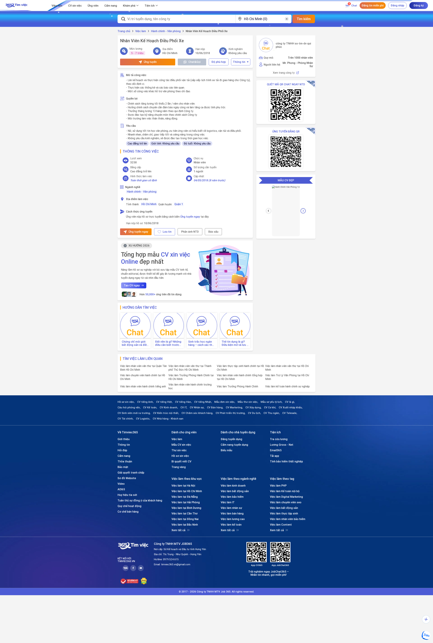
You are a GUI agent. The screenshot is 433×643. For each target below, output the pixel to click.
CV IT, (183, 407)
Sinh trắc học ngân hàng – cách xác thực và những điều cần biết (201, 343)
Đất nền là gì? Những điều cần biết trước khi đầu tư (168, 343)
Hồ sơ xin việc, (126, 401)
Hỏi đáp (122, 450)
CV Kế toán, (150, 407)
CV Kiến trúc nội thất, (166, 413)
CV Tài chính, (125, 418)
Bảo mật (123, 466)
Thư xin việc (179, 450)
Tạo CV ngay (132, 285)
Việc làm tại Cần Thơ (185, 513)
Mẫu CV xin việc (181, 444)
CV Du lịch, (254, 413)
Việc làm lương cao (233, 519)
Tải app (274, 455)
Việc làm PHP (278, 485)
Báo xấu (213, 231)
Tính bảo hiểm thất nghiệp (286, 461)
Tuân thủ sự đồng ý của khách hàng (140, 500)
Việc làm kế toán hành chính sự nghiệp (287, 386)
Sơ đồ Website (127, 478)
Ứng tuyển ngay (190, 216)
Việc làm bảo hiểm (232, 496)
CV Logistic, (143, 418)
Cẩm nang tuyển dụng (234, 444)
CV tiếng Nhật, (203, 401)
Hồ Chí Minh (148, 204)
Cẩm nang (110, 5)
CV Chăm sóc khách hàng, (197, 413)
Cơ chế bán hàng (128, 511)
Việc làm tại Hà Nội (183, 485)
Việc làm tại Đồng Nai (185, 519)
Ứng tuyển (150, 62)
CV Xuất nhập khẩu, (291, 407)
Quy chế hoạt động (129, 506)
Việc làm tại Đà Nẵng (185, 496)
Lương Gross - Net (281, 444)
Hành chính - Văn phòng (141, 191)
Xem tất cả (178, 530)
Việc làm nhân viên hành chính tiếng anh (143, 386)
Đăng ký (419, 5)
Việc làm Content (281, 524)
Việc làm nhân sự (231, 507)
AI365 (121, 489)
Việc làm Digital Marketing (286, 496)
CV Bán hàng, (215, 407)
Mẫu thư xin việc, (248, 401)
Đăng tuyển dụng (231, 439)
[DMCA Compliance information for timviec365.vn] (144, 581)
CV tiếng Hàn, (183, 401)
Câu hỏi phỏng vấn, (129, 407)
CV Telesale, (289, 413)
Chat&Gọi (194, 62)
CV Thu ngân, (272, 413)
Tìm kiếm (304, 19)
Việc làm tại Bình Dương (186, 507)
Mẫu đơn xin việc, (224, 401)
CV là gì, (290, 401)
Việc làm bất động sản (235, 491)
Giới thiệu (124, 439)
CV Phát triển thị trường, (230, 413)
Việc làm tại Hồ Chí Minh (187, 491)
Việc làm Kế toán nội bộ (285, 491)
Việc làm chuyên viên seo (285, 502)
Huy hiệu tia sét (127, 494)
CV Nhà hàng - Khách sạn (168, 418)
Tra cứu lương (279, 439)
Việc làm (57, 5)
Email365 (276, 450)
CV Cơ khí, (270, 407)
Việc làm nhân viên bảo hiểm (287, 519)
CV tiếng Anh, (145, 401)
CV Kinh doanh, (169, 407)
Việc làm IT (228, 502)
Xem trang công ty (284, 72)
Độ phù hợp (218, 62)
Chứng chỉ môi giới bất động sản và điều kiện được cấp (135, 343)
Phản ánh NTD (190, 231)
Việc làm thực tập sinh (284, 513)
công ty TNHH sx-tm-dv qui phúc (293, 45)
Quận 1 (178, 204)
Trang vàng (179, 466)
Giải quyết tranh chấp (131, 472)
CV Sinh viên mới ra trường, (134, 413)
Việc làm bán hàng (232, 513)
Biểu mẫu (226, 450)
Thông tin (239, 62)
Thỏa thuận (125, 461)
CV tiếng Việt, (164, 401)
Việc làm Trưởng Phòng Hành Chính (237, 386)
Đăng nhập (397, 5)
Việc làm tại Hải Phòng (186, 502)
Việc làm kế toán (231, 524)
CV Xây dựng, (253, 407)
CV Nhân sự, (197, 407)
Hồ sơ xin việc (180, 455)
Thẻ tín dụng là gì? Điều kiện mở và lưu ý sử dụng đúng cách (235, 343)
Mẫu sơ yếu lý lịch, (271, 401)
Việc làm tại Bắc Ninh (185, 524)
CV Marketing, (234, 407)
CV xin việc (75, 5)
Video (121, 483)
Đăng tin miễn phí (373, 5)
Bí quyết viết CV (181, 461)
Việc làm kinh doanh (233, 485)
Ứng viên (93, 5)
